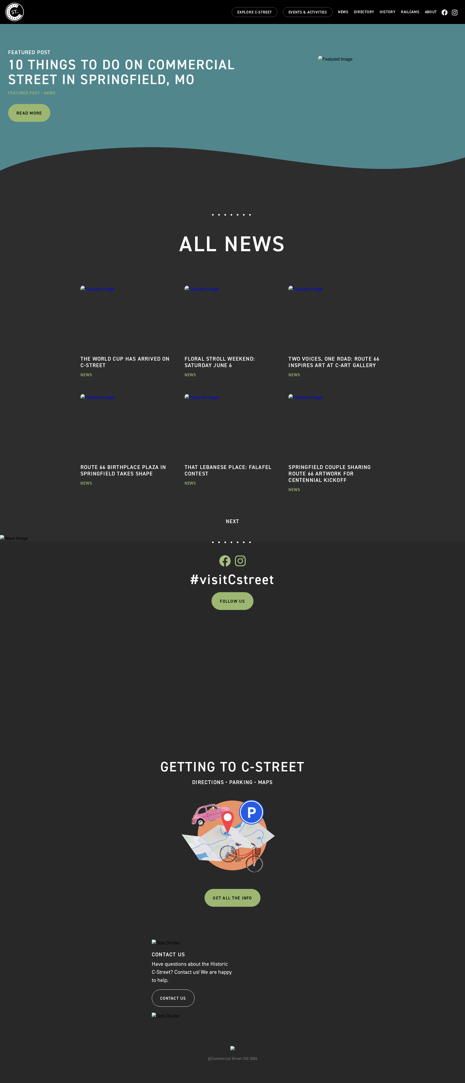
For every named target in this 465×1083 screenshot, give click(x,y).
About (431, 12)
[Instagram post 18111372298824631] (346, 630)
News (343, 12)
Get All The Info (232, 898)
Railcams (410, 12)
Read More (29, 113)
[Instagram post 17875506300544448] (194, 630)
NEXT (232, 521)
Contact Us (173, 998)
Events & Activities (307, 12)
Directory (364, 12)
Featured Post (24, 93)
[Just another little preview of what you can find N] (118, 650)
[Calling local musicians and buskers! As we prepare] (270, 672)
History (388, 12)
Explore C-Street (254, 12)
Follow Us (232, 601)
